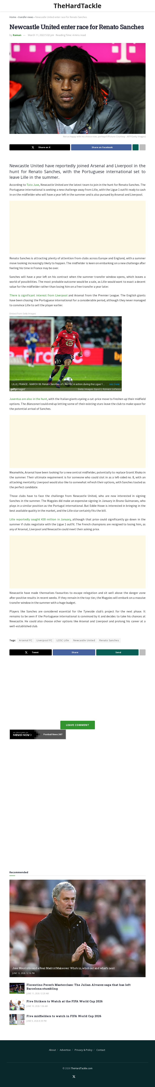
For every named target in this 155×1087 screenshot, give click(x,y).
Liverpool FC (44, 640)
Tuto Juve (32, 185)
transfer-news (25, 17)
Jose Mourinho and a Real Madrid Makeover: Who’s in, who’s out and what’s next (63, 968)
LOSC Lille (63, 640)
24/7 (60, 734)
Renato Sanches (109, 640)
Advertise (65, 1050)
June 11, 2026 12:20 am (37, 993)
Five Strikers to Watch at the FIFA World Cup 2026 (64, 1001)
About (52, 1050)
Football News (50, 734)
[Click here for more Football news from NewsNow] (25, 734)
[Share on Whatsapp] (136, 147)
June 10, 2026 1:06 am (37, 1006)
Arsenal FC (25, 640)
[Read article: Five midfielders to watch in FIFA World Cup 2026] (17, 1019)
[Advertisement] (77, 227)
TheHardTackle (77, 5)
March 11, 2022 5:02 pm (41, 35)
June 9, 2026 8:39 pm (36, 1021)
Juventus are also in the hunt (28, 399)
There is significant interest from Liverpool (38, 295)
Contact (100, 1050)
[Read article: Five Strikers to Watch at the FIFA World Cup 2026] (17, 1004)
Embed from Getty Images (22, 313)
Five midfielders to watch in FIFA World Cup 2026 (63, 1016)
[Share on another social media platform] (143, 147)
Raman (17, 35)
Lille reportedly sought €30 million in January (40, 519)
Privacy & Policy (83, 1050)
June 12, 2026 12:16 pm (23, 973)
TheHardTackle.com (81, 1068)
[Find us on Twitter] (73, 1077)
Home (12, 17)
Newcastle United (84, 640)
